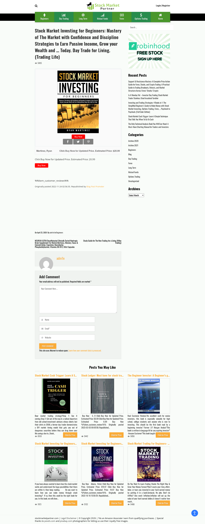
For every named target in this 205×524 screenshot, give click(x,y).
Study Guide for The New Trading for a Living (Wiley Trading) (102, 242)
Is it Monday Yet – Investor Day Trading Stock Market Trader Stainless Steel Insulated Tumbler (148, 96)
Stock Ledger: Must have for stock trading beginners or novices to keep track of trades (102, 375)
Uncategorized (133, 181)
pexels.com (49, 521)
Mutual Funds (102, 18)
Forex (122, 18)
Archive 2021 (133, 145)
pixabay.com (66, 521)
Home (160, 18)
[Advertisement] (67, 174)
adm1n (52, 232)
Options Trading (141, 18)
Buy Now (78, 136)
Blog (130, 154)
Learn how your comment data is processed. (85, 350)
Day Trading (64, 18)
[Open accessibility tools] (194, 513)
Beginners (44, 18)
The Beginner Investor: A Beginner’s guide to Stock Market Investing (149, 375)
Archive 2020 (133, 140)
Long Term (83, 18)
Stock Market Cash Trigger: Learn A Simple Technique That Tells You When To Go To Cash (148, 118)
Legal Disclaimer (69, 518)
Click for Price (70, 435)
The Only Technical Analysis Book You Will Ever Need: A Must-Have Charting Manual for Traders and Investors (148, 125)
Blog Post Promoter (95, 186)
